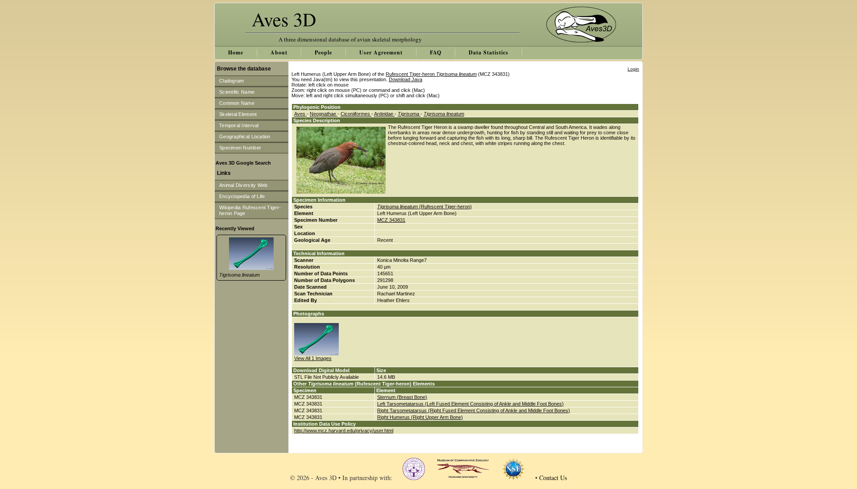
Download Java (405, 79)
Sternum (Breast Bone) (402, 397)
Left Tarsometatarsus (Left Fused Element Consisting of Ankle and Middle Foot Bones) (470, 403)
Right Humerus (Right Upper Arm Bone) (420, 417)
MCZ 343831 (391, 220)
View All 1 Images (313, 358)
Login (633, 68)
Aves (300, 113)
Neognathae (323, 113)
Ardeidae (384, 113)
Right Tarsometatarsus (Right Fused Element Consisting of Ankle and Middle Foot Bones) (473, 410)
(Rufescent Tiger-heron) (424, 206)
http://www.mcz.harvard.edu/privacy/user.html (343, 430)
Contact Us (553, 477)
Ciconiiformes (356, 113)
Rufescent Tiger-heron (431, 74)
